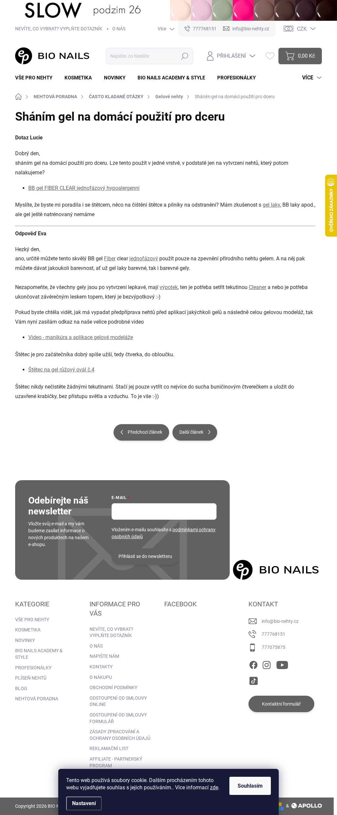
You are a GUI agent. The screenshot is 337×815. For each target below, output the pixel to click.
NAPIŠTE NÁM (104, 656)
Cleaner (257, 287)
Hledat (185, 56)
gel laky (271, 205)
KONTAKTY (101, 666)
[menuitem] (36, 78)
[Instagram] (267, 664)
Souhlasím (250, 786)
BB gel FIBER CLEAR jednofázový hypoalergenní (84, 188)
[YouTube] (282, 664)
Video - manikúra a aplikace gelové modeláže (80, 337)
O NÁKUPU (101, 677)
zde (214, 787)
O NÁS (118, 28)
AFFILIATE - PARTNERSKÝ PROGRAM (116, 762)
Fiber (110, 258)
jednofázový (143, 258)
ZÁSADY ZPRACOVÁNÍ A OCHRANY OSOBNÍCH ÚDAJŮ (120, 735)
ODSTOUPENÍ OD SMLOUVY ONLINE (118, 701)
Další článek (191, 432)
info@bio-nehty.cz (280, 621)
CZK (302, 29)
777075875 (273, 647)
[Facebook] (253, 664)
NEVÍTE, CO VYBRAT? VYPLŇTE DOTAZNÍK (58, 28)
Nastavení (84, 803)
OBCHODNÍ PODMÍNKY (113, 687)
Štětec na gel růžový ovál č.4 (61, 369)
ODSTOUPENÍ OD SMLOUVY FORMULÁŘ (118, 718)
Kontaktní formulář (281, 704)
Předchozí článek (145, 432)
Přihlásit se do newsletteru (145, 556)
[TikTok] (253, 679)
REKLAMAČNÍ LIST (109, 748)
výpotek (169, 287)
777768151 (273, 634)
